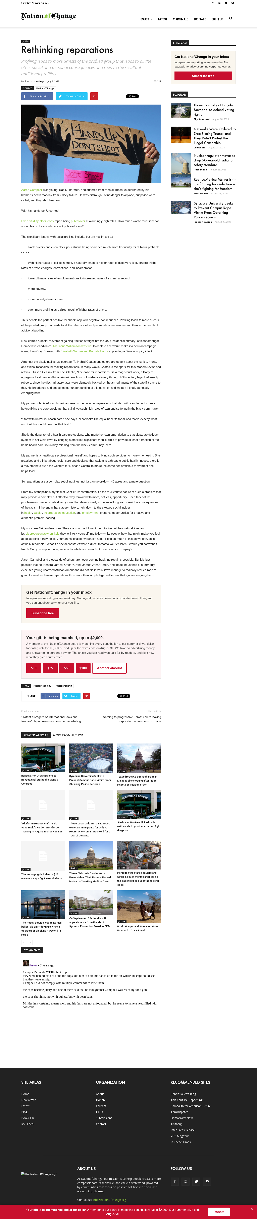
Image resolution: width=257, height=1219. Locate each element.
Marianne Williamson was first (72, 346)
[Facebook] (213, 3)
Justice (25, 41)
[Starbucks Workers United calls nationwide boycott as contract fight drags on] (139, 804)
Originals (180, 19)
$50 (66, 668)
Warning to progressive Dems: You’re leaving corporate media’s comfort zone (131, 719)
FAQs (99, 1112)
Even (24, 221)
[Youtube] (233, 3)
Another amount (109, 668)
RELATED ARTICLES (36, 735)
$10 (34, 668)
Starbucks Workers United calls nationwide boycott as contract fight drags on (138, 826)
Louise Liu (200, 147)
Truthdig (176, 1124)
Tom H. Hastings (34, 81)
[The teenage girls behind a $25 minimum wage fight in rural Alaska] (43, 856)
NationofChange (45, 88)
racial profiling (64, 685)
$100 (83, 668)
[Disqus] (91, 1008)
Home (25, 1094)
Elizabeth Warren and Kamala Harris (84, 351)
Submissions (104, 1118)
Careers (101, 1106)
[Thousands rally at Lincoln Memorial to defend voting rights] (181, 110)
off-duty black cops (41, 221)
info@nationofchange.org (109, 1200)
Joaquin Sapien (203, 221)
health (28, 512)
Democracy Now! (182, 1118)
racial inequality (42, 685)
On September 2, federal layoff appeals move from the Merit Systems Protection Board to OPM (89, 922)
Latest (162, 19)
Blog (24, 1112)
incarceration (52, 512)
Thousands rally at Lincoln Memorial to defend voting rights (214, 109)
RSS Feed (27, 1124)
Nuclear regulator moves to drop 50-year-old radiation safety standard (214, 160)
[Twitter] (226, 3)
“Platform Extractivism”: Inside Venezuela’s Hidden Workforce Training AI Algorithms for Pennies (41, 827)
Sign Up (217, 19)
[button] (231, 19)
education (68, 512)
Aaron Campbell (31, 189)
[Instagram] (219, 3)
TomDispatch (179, 1112)
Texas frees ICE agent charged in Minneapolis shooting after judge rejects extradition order (137, 780)
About (100, 1094)
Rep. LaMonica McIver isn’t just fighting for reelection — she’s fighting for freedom (215, 184)
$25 (50, 668)
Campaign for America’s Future (191, 1106)
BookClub (27, 1118)
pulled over (78, 221)
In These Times (181, 1142)
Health (73, 868)
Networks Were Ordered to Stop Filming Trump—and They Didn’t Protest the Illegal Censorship (215, 136)
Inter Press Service (183, 1130)
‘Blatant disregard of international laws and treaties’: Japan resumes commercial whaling (51, 719)
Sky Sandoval (202, 119)
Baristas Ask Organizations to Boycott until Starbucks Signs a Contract (39, 779)
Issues (144, 19)
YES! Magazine (180, 1136)
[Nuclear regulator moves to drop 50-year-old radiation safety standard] (181, 165)
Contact (101, 1124)
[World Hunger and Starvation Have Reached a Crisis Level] (139, 906)
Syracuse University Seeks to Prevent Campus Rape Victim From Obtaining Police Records (90, 780)
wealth (38, 512)
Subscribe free (43, 613)
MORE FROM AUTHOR (68, 735)
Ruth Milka (200, 169)
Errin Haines (201, 193)
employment (90, 512)
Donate (200, 19)
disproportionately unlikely (42, 533)
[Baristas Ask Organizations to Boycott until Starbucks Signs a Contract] (43, 757)
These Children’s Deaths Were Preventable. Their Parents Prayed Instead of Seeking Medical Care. (90, 877)
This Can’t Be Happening (186, 1100)
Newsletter (28, 1100)
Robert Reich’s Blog (183, 1094)
